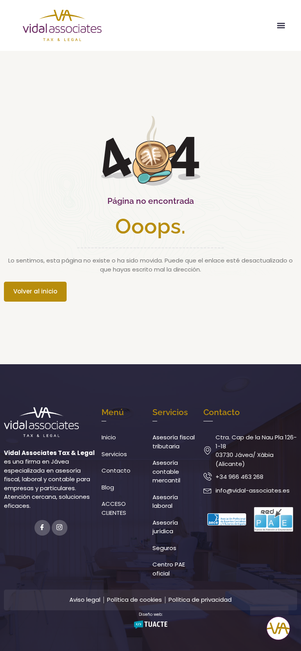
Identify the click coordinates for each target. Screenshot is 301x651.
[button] (280, 25)
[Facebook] (42, 528)
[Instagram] (59, 528)
